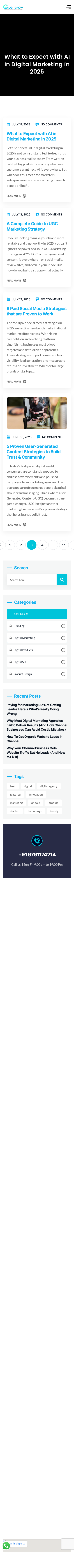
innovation (36, 794)
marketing (16, 802)
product (53, 802)
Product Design (23, 674)
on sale (35, 802)
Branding (19, 625)
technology (35, 811)
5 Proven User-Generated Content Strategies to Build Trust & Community (34, 452)
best (12, 786)
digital (28, 786)
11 (64, 545)
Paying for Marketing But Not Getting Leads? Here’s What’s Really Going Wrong (34, 709)
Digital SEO (20, 662)
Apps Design (21, 613)
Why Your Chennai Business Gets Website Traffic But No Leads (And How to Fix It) (36, 752)
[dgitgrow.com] (13, 7)
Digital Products (23, 649)
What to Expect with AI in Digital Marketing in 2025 (31, 136)
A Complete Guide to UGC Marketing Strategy (32, 226)
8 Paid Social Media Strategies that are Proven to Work (37, 311)
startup (14, 811)
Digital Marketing (24, 637)
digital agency (48, 786)
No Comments (51, 124)
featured (15, 794)
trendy (54, 811)
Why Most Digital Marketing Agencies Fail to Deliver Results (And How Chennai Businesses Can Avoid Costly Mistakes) (37, 725)
